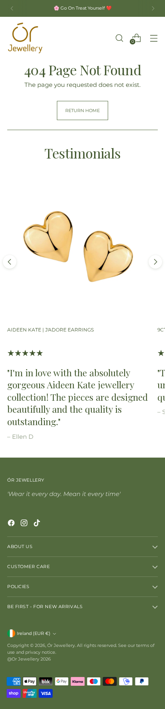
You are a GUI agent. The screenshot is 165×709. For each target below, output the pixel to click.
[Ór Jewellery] (25, 38)
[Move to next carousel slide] (155, 262)
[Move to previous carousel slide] (9, 262)
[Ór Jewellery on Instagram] (25, 524)
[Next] (153, 8)
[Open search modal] (119, 38)
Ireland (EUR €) (33, 633)
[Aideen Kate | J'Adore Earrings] (78, 248)
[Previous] (12, 8)
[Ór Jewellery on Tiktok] (37, 524)
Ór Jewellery (61, 645)
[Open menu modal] (153, 38)
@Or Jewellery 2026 (29, 659)
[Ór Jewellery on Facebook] (12, 524)
